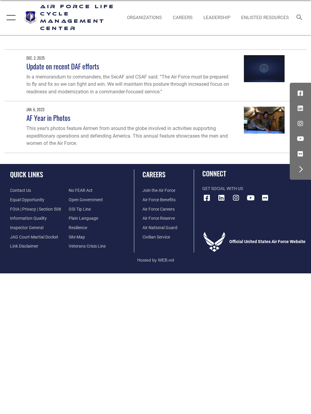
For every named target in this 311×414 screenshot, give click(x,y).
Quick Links (26, 174)
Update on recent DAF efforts (62, 66)
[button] (10, 17)
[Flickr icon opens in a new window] (300, 154)
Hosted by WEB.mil (155, 260)
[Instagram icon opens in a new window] (300, 123)
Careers (154, 174)
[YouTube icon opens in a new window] (300, 138)
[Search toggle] (301, 18)
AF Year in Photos (48, 117)
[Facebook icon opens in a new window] (300, 93)
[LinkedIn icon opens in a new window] (300, 108)
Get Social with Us (222, 188)
